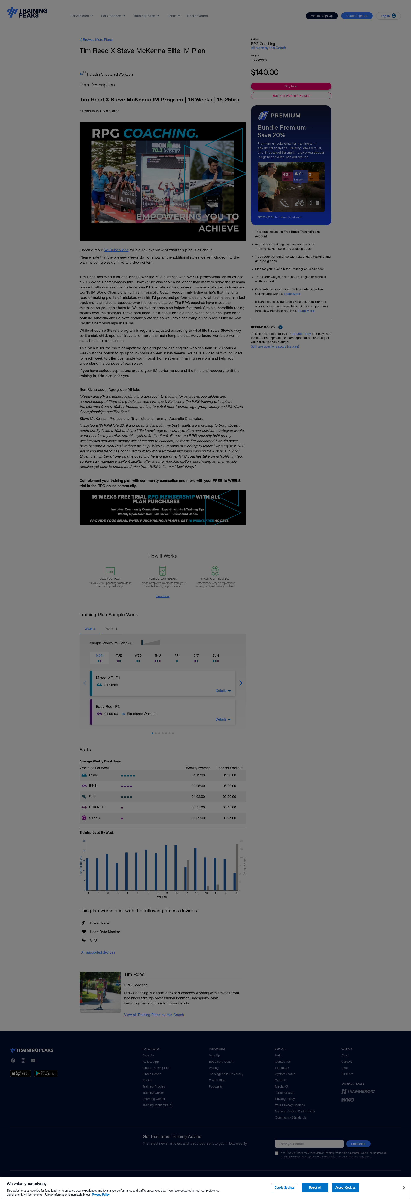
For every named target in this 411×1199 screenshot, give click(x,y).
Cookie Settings (285, 1187)
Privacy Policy (101, 1194)
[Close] (404, 1187)
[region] (205, 1188)
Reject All (315, 1187)
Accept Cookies (345, 1187)
